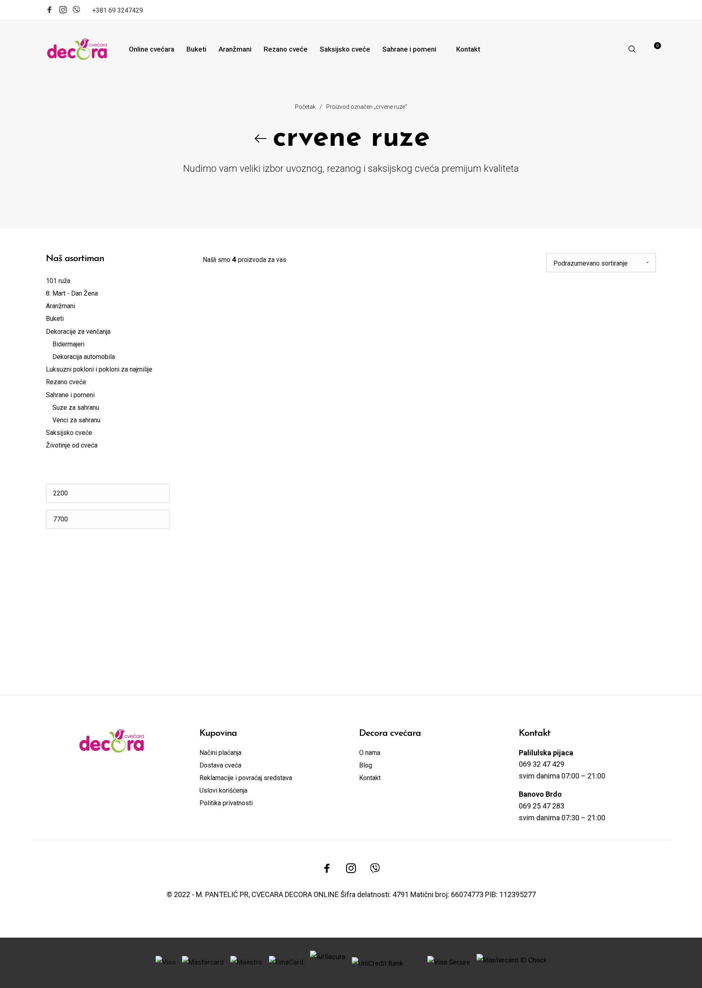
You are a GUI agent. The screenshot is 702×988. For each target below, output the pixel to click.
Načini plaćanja (220, 753)
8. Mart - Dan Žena (72, 293)
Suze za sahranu (75, 407)
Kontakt (370, 778)
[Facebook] (49, 11)
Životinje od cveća (72, 445)
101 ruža (58, 281)
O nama (369, 753)
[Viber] (76, 9)
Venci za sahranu (76, 420)
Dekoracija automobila (83, 357)
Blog (365, 765)
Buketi (55, 318)
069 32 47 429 (541, 764)
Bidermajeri (68, 344)
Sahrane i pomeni (70, 395)
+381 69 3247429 (117, 10)
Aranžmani (60, 306)
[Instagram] (63, 11)
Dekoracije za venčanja (78, 331)
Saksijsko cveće (69, 433)
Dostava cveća (220, 765)
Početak (305, 107)
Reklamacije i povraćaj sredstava (245, 778)
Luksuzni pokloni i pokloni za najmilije (99, 369)
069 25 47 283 (541, 806)
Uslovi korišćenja (223, 790)
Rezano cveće (66, 382)
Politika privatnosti (226, 803)
